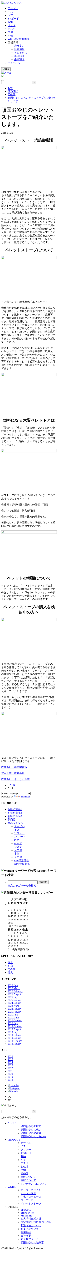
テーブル (19, 826)
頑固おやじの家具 (31, 1133)
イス (16, 829)
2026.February (15, 991)
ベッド (18, 843)
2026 (10, 1056)
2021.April (13, 1017)
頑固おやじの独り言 (32, 1242)
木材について (28, 1180)
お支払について (30, 1228)
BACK (11, 785)
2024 (10, 1062)
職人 (10, 972)
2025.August (14, 994)
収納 (16, 840)
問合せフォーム (30, 1239)
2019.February (15, 1035)
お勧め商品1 (15, 809)
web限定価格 (21, 860)
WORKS (12, 1186)
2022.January (14, 1008)
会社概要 (26, 1235)
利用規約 (26, 1232)
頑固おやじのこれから (33, 1136)
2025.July (13, 997)
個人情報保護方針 (31, 1218)
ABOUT (12, 1123)
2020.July (13, 1023)
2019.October (15, 1026)
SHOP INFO (27, 1212)
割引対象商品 (22, 864)
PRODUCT (14, 1139)
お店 (10, 965)
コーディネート (30, 1200)
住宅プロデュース (31, 1196)
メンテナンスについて (33, 1183)
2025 (10, 1059)
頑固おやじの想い (31, 1129)
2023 (10, 1065)
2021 (10, 1071)
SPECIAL (26, 1209)
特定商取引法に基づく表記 (36, 1222)
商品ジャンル (15, 823)
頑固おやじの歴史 (31, 1126)
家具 (10, 962)
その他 (18, 857)
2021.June (13, 1014)
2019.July (13, 1032)
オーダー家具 (28, 1193)
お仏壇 (18, 850)
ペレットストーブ (31, 1203)
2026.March (14, 988)
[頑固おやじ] (11, 2)
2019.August (14, 1029)
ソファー (19, 833)
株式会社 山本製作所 (14, 767)
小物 (16, 853)
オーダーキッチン (31, 1190)
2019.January (14, 1038)
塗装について (28, 1176)
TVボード (19, 836)
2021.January (14, 1011)
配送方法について (31, 1225)
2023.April (13, 1005)
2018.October (15, 1040)
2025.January (14, 1000)
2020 (10, 1074)
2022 (10, 1068)
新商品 (11, 819)
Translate (25, 796)
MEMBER (26, 1215)
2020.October (15, 1020)
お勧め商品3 (15, 816)
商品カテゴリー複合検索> (23, 885)
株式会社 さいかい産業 (15, 779)
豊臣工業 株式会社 (12, 773)
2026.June (13, 985)
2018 (10, 1079)
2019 (10, 1077)
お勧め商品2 (15, 812)
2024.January (14, 1003)
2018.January (14, 1043)
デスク (18, 846)
